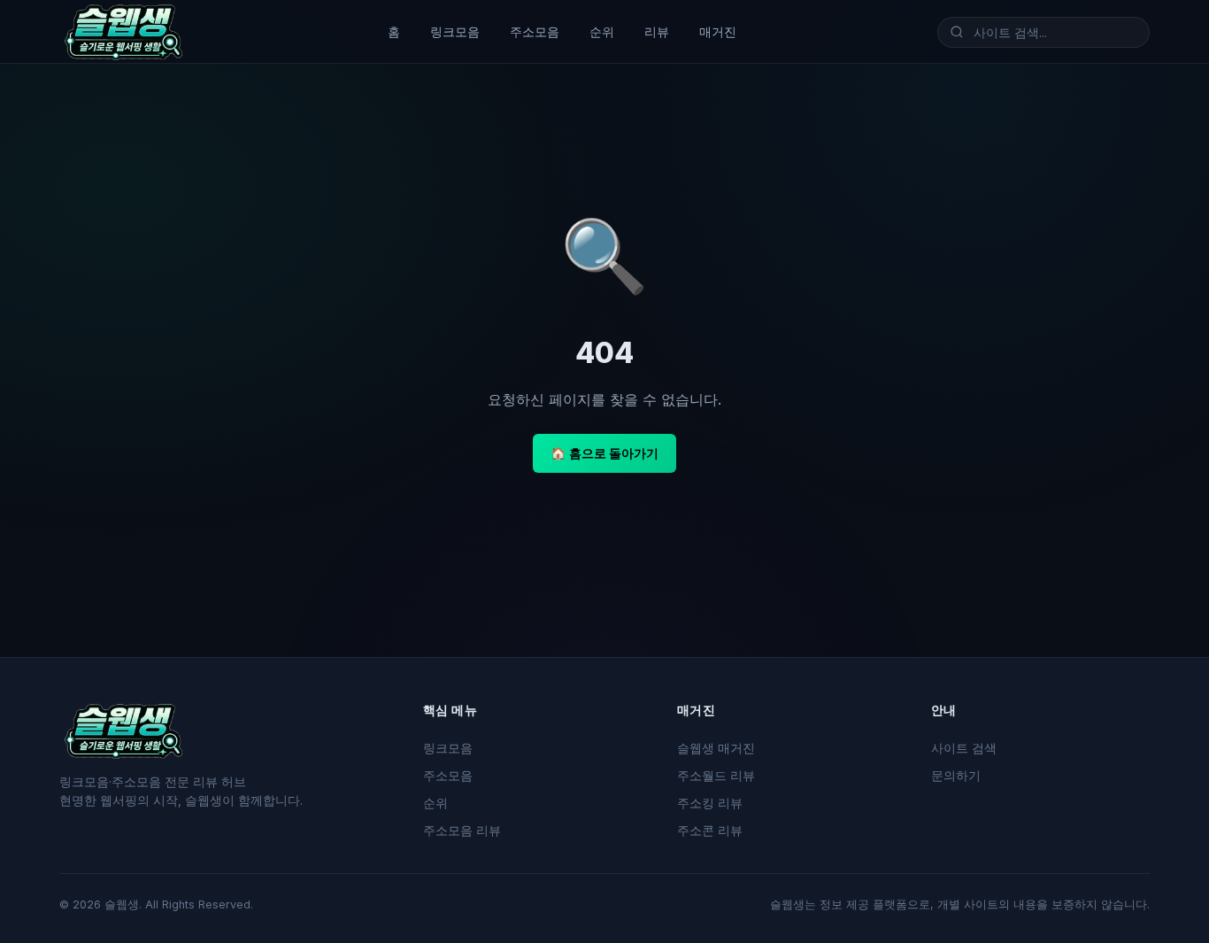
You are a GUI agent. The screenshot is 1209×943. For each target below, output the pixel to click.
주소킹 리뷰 (710, 803)
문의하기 (956, 776)
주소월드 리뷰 (716, 776)
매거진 (717, 31)
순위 (601, 31)
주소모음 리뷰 (462, 830)
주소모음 (534, 31)
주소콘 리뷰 (710, 830)
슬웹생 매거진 (716, 748)
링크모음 (455, 31)
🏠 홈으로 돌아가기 (604, 452)
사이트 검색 (964, 748)
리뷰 (656, 31)
